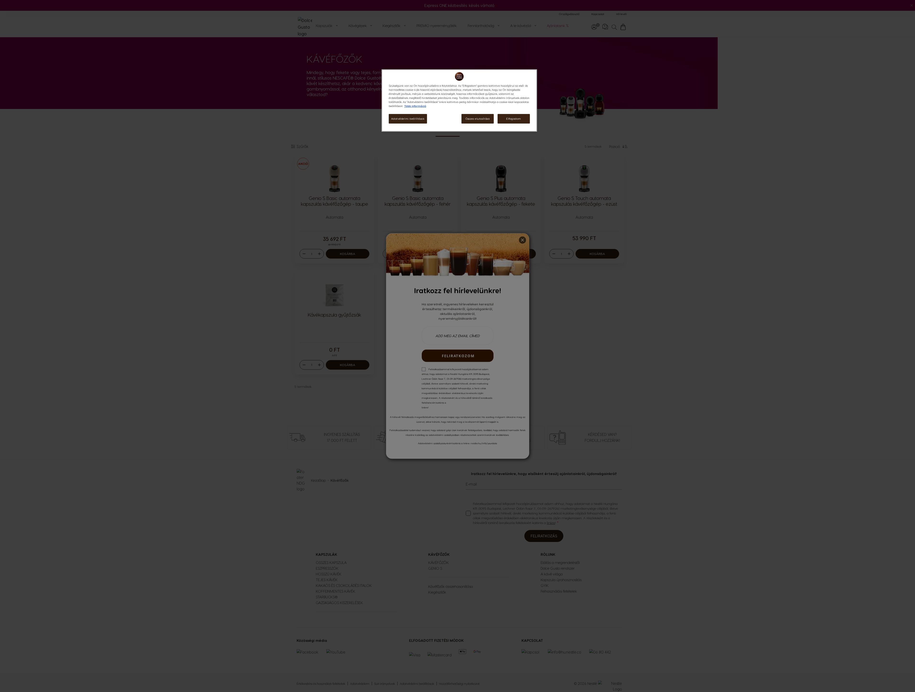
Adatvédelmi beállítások (408, 118)
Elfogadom (513, 118)
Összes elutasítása (478, 118)
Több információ (415, 106)
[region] (459, 100)
